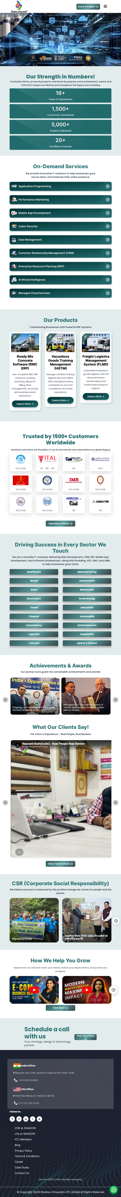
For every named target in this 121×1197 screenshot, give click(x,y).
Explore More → (25, 403)
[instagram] (19, 1119)
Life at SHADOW (25, 1133)
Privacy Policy (23, 1150)
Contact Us (22, 1173)
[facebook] (12, 1119)
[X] (32, 1119)
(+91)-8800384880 (28, 1080)
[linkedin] (25, 1119)
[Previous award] (5, 700)
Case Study (22, 1167)
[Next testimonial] (115, 802)
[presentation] (116, 921)
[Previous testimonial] (5, 802)
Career (19, 1161)
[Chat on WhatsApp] (113, 1189)
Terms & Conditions (27, 1156)
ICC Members (23, 1139)
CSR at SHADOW (25, 1128)
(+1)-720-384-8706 (28, 1103)
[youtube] (39, 1119)
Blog (17, 1145)
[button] (34, 990)
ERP (15, 337)
